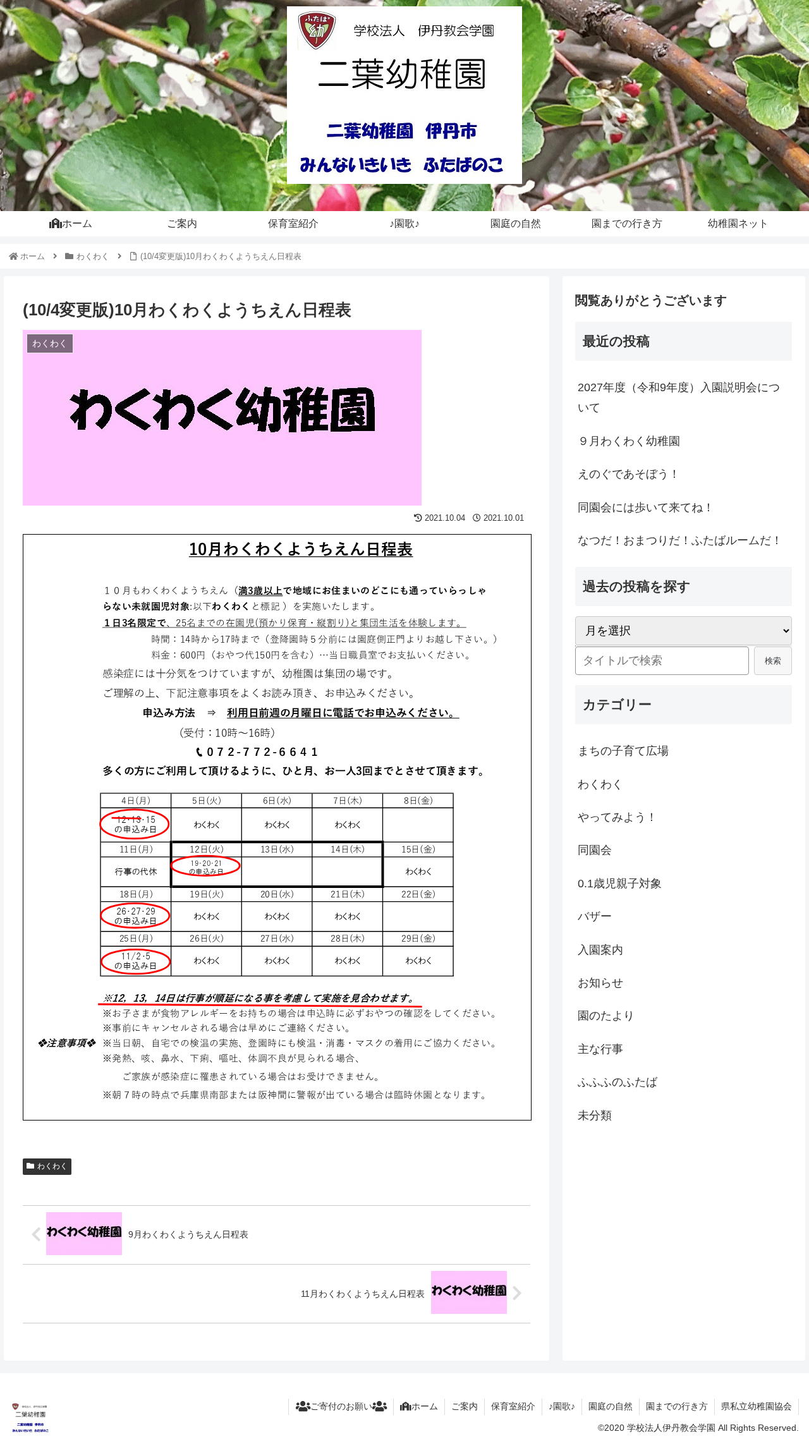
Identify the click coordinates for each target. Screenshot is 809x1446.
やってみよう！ (617, 817)
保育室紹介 (513, 1406)
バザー (595, 916)
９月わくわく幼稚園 (629, 441)
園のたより (606, 1015)
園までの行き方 (677, 1406)
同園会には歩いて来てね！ (646, 507)
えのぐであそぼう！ (629, 474)
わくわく (52, 1166)
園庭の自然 (610, 1406)
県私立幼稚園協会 (756, 1406)
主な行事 (600, 1049)
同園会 (595, 850)
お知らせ (600, 982)
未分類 (595, 1115)
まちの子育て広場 (623, 750)
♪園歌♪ (562, 1406)
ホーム (424, 1406)
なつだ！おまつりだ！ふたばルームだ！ (680, 540)
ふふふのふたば (617, 1082)
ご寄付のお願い (341, 1406)
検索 (773, 660)
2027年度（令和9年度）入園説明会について (679, 397)
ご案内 (464, 1406)
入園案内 (600, 950)
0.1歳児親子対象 (620, 883)
